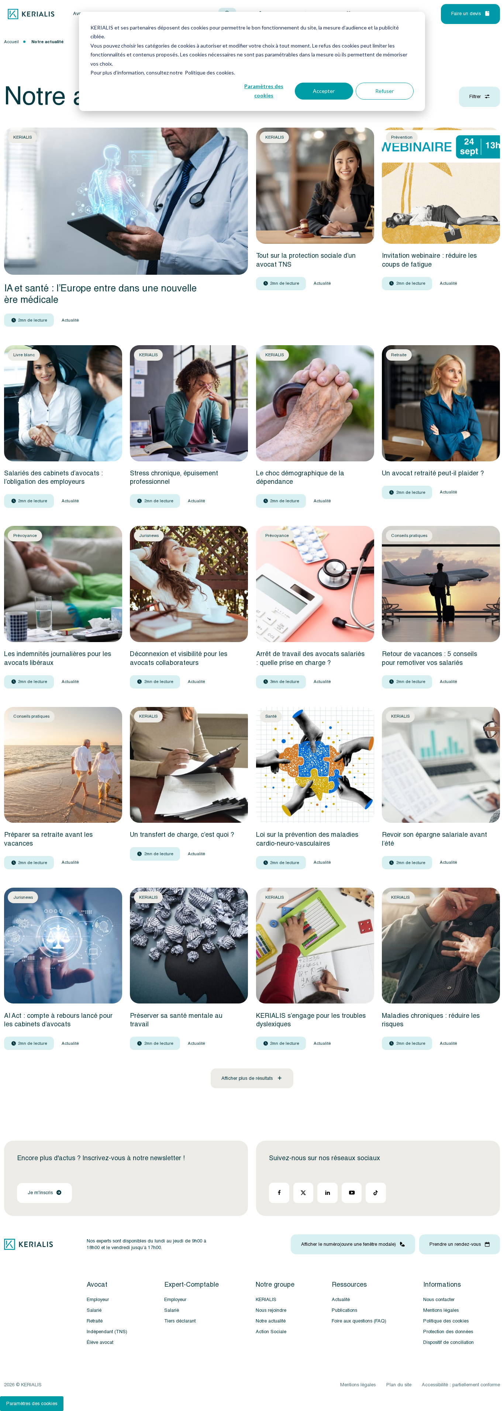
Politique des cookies (446, 1321)
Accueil (11, 41)
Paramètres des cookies (263, 90)
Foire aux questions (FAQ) (359, 1321)
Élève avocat (100, 1342)
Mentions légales (441, 1310)
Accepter (324, 91)
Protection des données (448, 1331)
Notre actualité (271, 1321)
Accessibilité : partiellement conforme (461, 1385)
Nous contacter (439, 1299)
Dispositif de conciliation (448, 1342)
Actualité (341, 1299)
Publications (344, 1310)
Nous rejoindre (271, 1310)
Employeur (98, 1299)
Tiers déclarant (180, 1321)
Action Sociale (271, 1331)
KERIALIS (266, 1299)
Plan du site (398, 1385)
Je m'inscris (40, 1193)
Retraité (95, 1321)
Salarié (94, 1310)
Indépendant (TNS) (107, 1331)
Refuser (384, 91)
